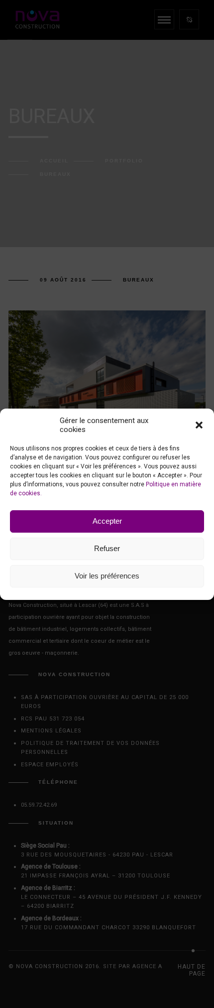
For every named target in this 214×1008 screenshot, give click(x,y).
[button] (199, 425)
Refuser (107, 548)
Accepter (107, 521)
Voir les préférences (107, 576)
